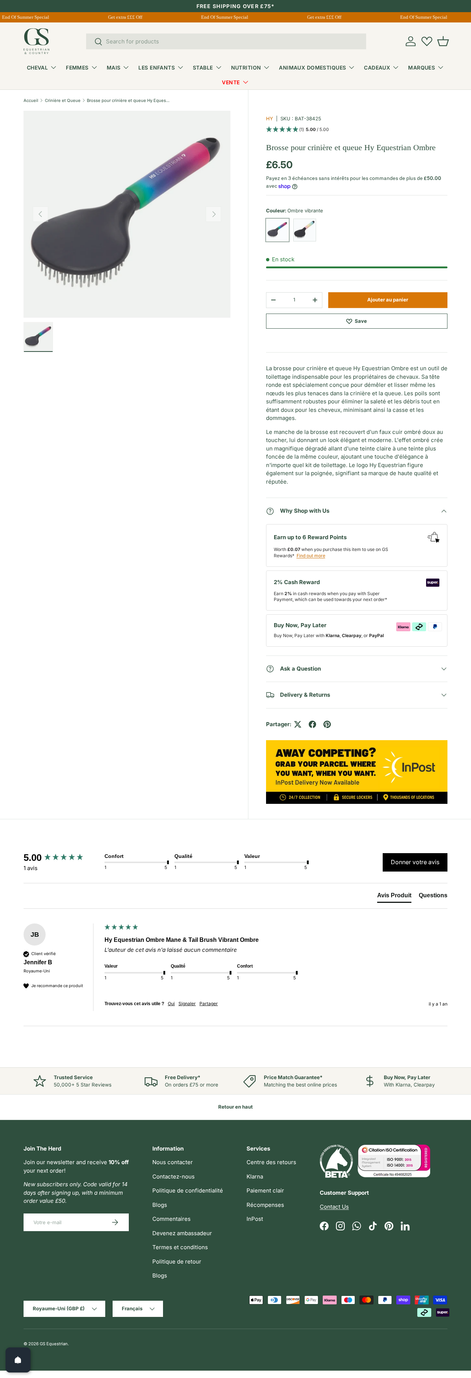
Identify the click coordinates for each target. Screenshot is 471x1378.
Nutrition (246, 67)
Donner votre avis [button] (415, 862)
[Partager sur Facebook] (312, 724)
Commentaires (171, 1218)
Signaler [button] (187, 1003)
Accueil (31, 100)
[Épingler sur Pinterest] (327, 724)
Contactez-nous (173, 1176)
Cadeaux (377, 67)
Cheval (37, 67)
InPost (255, 1218)
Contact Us (334, 1206)
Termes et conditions (180, 1247)
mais (114, 67)
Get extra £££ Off (121, 17)
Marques (421, 67)
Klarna (255, 1176)
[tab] (394, 896)
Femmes (77, 67)
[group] (62, 857)
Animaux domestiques (312, 67)
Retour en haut (235, 1107)
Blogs (159, 1204)
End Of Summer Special (220, 17)
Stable (203, 67)
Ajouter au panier (387, 300)
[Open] (18, 1359)
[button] (443, 41)
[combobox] (226, 41)
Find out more (311, 555)
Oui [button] (171, 1003)
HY (269, 118)
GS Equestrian (54, 1343)
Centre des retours (271, 1162)
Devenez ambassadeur (182, 1233)
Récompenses (265, 1204)
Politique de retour (176, 1261)
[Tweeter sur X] (297, 724)
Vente (231, 82)
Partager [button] (208, 1003)
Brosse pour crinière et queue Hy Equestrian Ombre (128, 100)
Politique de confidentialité (187, 1190)
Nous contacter (172, 1162)
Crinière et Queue (63, 100)
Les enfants (156, 67)
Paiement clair (265, 1190)
